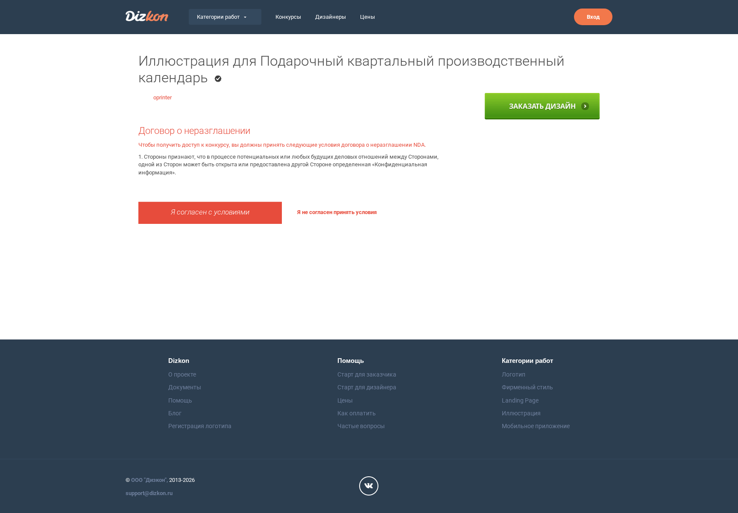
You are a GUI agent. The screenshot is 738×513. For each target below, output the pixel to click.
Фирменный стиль (527, 387)
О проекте (182, 374)
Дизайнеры (330, 17)
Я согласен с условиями (210, 212)
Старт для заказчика (366, 374)
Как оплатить (356, 413)
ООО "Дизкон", (149, 480)
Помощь (180, 400)
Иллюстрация (521, 413)
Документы (184, 387)
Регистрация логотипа (199, 426)
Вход (593, 17)
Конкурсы (288, 17)
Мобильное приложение (536, 426)
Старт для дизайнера (366, 387)
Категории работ (218, 17)
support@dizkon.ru (149, 493)
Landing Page (520, 400)
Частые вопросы (361, 426)
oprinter (162, 97)
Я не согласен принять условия (337, 212)
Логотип (513, 374)
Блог (175, 413)
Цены (367, 17)
